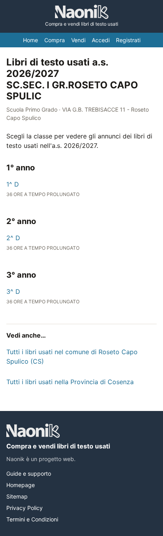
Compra (54, 40)
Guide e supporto (28, 473)
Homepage (20, 485)
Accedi (101, 40)
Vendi (78, 40)
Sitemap (17, 496)
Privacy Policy (24, 507)
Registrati (128, 40)
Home (30, 40)
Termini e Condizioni (32, 519)
